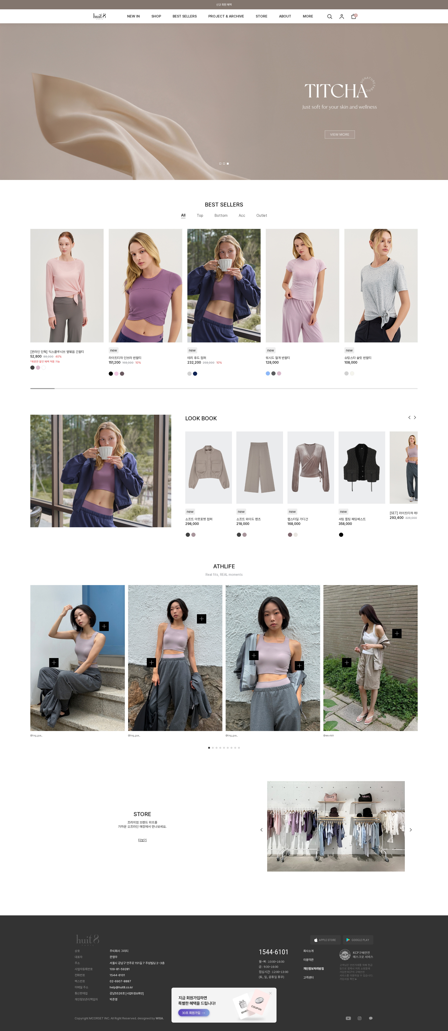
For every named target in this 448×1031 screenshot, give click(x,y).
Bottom (221, 215)
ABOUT (285, 16)
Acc (242, 215)
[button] (220, 164)
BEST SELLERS (185, 16)
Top (200, 215)
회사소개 (308, 951)
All (183, 215)
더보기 (142, 840)
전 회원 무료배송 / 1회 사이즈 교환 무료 (224, 4)
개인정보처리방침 (313, 968)
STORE (261, 16)
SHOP (156, 16)
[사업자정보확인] (135, 993)
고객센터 (308, 977)
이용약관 (308, 960)
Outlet (261, 215)
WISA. (160, 1018)
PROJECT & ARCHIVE (226, 16)
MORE (308, 16)
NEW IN (133, 16)
